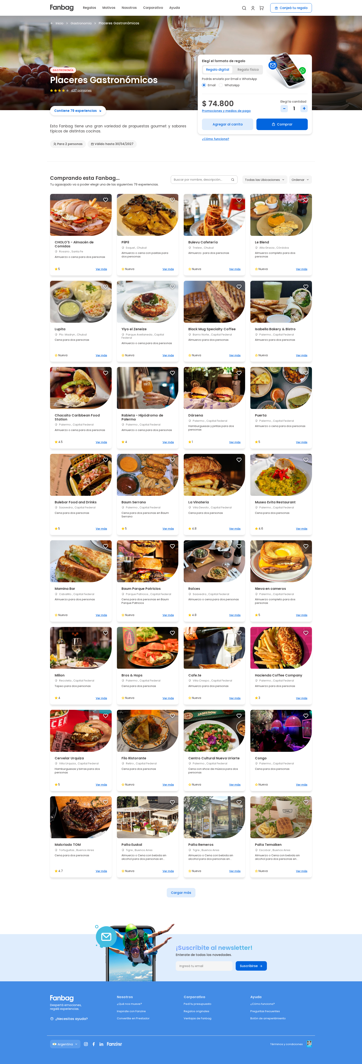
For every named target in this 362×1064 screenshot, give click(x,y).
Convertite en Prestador (133, 1018)
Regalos (89, 7)
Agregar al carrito (228, 124)
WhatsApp (232, 85)
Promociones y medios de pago (226, 110)
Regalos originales (196, 1011)
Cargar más (181, 892)
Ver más (101, 269)
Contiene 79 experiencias (75, 110)
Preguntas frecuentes (265, 1011)
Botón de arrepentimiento (268, 1018)
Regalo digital (217, 69)
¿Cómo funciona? (215, 138)
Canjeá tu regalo (294, 8)
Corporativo (153, 7)
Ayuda (174, 7)
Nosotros (129, 7)
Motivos (108, 7)
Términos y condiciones (286, 1044)
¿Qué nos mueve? (129, 1004)
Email (212, 85)
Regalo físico (248, 69)
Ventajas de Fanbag (197, 1018)
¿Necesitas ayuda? (71, 1019)
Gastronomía (81, 23)
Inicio (59, 23)
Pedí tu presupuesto (197, 1004)
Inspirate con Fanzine (131, 1011)
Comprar (284, 124)
